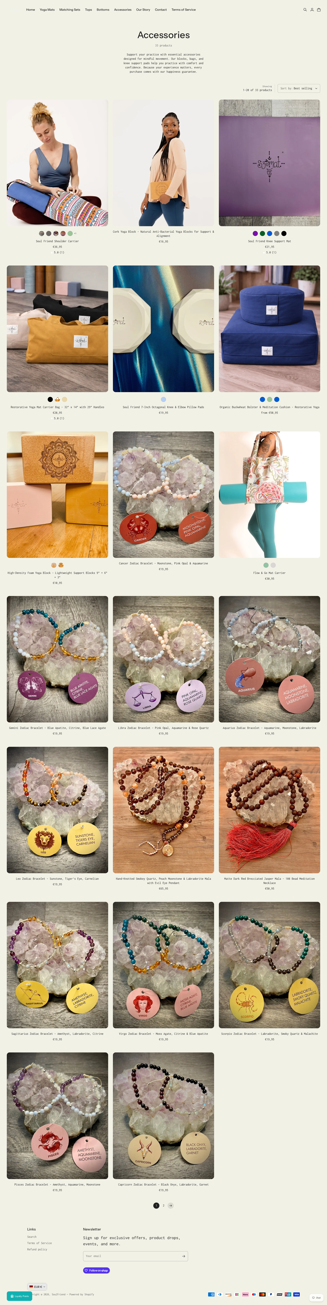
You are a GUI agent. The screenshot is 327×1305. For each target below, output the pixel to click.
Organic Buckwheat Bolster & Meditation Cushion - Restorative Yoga (269, 407)
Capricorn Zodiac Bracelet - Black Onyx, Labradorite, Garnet (163, 1184)
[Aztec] (63, 233)
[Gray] (277, 233)
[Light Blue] (163, 399)
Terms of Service (39, 1243)
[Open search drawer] (305, 9)
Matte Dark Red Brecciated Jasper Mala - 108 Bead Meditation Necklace (269, 880)
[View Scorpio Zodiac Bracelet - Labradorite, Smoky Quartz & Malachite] (269, 965)
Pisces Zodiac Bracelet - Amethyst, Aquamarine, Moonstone (57, 1184)
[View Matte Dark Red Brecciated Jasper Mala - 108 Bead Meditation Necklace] (269, 810)
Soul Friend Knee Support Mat (269, 241)
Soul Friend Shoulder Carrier (57, 241)
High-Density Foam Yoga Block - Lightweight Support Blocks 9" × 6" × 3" (57, 575)
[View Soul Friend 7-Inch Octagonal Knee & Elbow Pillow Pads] (163, 328)
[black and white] (48, 233)
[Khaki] (57, 399)
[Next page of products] (171, 1206)
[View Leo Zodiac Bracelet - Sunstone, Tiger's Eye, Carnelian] (57, 810)
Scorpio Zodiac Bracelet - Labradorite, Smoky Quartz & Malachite (269, 1033)
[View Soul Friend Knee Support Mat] (269, 163)
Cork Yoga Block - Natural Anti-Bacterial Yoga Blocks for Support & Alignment (163, 233)
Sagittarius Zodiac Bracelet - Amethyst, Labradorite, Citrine (57, 1033)
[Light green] (70, 233)
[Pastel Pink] (54, 565)
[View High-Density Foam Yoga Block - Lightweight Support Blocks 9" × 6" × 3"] (57, 494)
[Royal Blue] (277, 399)
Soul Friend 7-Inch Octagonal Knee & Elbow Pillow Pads (163, 407)
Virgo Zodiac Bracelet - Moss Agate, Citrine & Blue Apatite (163, 1033)
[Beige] (64, 399)
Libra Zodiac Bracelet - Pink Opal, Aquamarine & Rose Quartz (163, 727)
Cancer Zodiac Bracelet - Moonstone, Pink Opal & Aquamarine (163, 563)
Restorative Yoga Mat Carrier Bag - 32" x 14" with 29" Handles (57, 407)
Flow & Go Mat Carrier (269, 572)
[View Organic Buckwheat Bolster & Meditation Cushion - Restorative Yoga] (269, 328)
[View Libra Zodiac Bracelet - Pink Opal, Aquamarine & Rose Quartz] (163, 659)
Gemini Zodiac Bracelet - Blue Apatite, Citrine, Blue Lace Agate (57, 727)
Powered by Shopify (81, 1294)
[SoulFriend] (14, 9)
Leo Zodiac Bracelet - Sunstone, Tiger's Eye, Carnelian (57, 878)
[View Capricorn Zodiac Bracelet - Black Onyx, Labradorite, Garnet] (163, 1115)
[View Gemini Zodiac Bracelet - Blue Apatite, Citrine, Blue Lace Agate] (57, 659)
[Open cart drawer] (318, 9)
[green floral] (266, 565)
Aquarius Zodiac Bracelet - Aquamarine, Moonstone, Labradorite (269, 727)
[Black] (284, 233)
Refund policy (37, 1249)
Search (31, 1236)
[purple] (255, 233)
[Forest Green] (262, 233)
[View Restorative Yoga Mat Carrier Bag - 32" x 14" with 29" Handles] (57, 328)
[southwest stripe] (41, 233)
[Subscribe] (183, 1256)
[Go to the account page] (312, 9)
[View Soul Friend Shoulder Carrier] (57, 163)
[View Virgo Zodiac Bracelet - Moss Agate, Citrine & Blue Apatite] (163, 965)
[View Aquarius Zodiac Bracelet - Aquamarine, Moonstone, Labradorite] (269, 659)
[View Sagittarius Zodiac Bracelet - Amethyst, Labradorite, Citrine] (57, 965)
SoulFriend (58, 1294)
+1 (75, 233)
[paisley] (56, 233)
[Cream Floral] (273, 565)
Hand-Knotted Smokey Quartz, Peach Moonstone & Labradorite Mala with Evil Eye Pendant (163, 880)
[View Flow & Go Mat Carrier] (269, 494)
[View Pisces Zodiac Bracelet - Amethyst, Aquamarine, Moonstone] (57, 1115)
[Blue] (269, 233)
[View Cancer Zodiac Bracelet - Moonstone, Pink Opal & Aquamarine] (163, 494)
